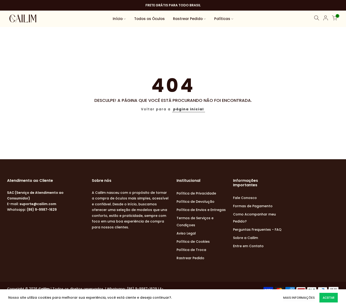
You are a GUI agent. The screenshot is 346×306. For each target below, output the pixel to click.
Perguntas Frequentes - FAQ (257, 229)
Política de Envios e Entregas (201, 209)
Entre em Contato (248, 246)
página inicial (188, 109)
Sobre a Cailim (245, 237)
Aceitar (328, 298)
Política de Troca (191, 249)
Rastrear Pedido (188, 18)
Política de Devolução (195, 201)
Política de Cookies (193, 241)
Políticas (222, 18)
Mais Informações (299, 297)
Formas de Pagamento (253, 206)
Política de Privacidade (196, 193)
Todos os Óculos (149, 18)
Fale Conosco (245, 197)
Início (118, 18)
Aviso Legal (186, 233)
